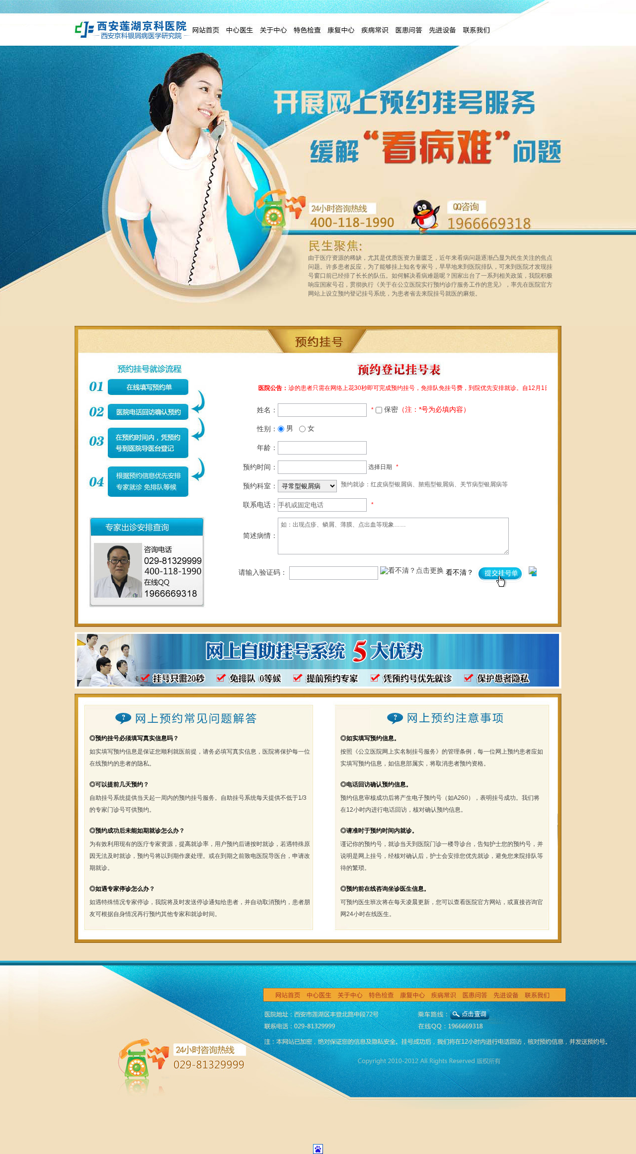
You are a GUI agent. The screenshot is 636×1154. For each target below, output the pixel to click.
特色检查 (307, 29)
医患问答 (408, 29)
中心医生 (239, 29)
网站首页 (206, 29)
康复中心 (341, 29)
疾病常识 (375, 29)
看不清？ (461, 572)
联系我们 (476, 29)
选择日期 (380, 466)
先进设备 (442, 29)
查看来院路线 (469, 1017)
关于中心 (273, 29)
